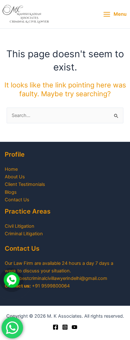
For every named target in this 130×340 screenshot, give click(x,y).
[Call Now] (12, 280)
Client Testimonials (25, 184)
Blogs (11, 192)
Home (11, 169)
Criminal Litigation (24, 234)
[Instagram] (65, 327)
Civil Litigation (19, 226)
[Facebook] (55, 327)
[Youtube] (74, 327)
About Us (15, 177)
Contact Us (17, 200)
